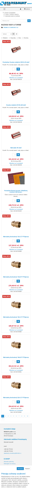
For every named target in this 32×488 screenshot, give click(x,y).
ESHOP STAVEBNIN (9, 12)
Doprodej (13, 38)
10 (27, 416)
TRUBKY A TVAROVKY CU (10, 27)
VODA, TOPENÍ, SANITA (12, 14)
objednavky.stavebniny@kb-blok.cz (12, 453)
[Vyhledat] (29, 20)
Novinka (26, 38)
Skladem (5, 38)
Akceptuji (20, 468)
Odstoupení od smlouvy (10, 463)
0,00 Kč (27, 9)
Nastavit (27, 468)
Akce (19, 38)
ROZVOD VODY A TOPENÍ (12, 16)
